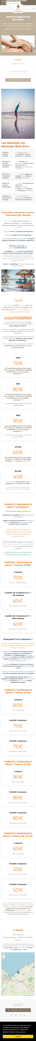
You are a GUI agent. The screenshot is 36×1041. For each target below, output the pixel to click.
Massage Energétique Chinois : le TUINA (18, 344)
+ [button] (3, 955)
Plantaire (15, 324)
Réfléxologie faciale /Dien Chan (17, 322)
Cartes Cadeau (11, 555)
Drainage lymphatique (10, 329)
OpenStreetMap (31, 995)
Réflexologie (7, 324)
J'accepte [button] (18, 1036)
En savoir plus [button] (21, 1032)
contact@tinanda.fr (18, 71)
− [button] (3, 957)
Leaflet (24, 995)
